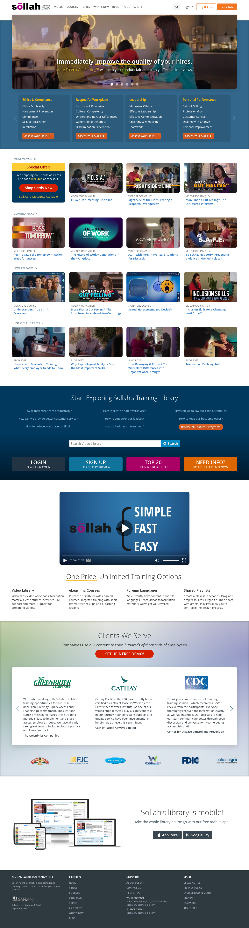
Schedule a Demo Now (210, 464)
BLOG (115, 7)
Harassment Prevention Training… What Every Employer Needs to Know (38, 366)
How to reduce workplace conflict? (48, 426)
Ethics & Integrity (33, 106)
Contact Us (133, 887)
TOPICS (85, 7)
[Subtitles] (88, 561)
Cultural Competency (89, 111)
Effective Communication (145, 116)
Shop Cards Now (39, 187)
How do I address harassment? (124, 426)
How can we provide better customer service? (48, 418)
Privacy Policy (193, 887)
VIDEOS (58, 7)
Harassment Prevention (37, 111)
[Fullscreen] (185, 561)
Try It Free (206, 7)
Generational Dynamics (91, 122)
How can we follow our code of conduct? (201, 411)
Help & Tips (133, 893)
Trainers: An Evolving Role (203, 364)
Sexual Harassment (34, 122)
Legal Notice (192, 882)
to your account (38, 464)
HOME (72, 882)
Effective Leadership (142, 111)
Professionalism (193, 111)
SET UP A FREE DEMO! (124, 653)
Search (172, 443)
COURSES (72, 7)
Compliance (30, 116)
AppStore (169, 835)
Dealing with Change (196, 122)
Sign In (188, 898)
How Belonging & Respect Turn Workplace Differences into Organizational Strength (148, 368)
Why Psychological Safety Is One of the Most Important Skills (94, 366)
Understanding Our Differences (96, 116)
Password (190, 903)
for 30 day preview (96, 464)
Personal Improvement (197, 127)
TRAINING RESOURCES (153, 464)
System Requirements (197, 893)
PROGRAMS (75, 898)
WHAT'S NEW (101, 7)
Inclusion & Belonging (90, 106)
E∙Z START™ (75, 908)
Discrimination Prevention (93, 127)
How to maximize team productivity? (48, 411)
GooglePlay (199, 835)
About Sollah (135, 882)
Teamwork (136, 127)
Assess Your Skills (36, 136)
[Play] (64, 561)
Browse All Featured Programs (200, 427)
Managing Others (140, 106)
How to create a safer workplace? (124, 411)
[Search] (176, 7)
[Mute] (157, 561)
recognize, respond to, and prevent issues (146, 69)
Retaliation (29, 127)
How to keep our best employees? (201, 418)
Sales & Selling (192, 106)
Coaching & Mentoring (144, 122)
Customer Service (194, 116)
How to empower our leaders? (124, 418)
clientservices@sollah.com (140, 904)
